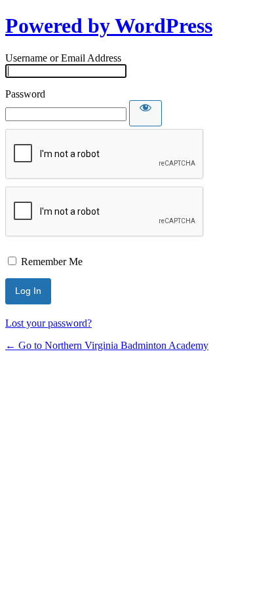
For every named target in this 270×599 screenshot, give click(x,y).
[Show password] (145, 113)
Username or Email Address (63, 58)
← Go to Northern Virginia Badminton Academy (106, 345)
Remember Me (52, 261)
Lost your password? (48, 323)
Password (25, 94)
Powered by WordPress (108, 25)
